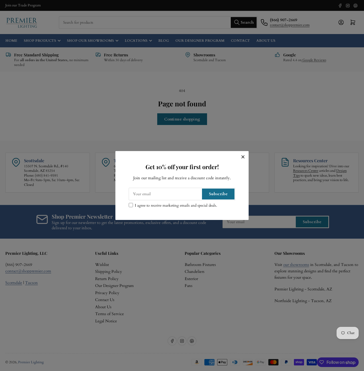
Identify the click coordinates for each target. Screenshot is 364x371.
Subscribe (218, 194)
